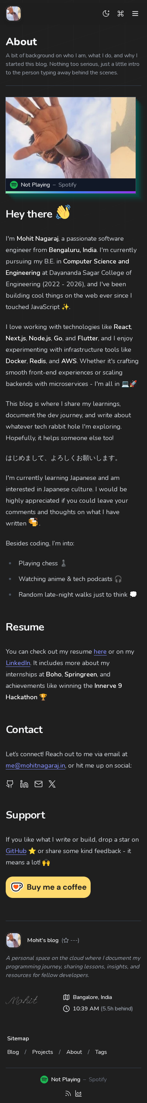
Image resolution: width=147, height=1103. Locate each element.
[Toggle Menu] (135, 13)
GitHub (16, 851)
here (100, 651)
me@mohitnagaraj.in (35, 765)
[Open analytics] (78, 1093)
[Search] (120, 13)
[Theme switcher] (106, 13)
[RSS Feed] (68, 1093)
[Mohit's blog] (13, 13)
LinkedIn (18, 663)
